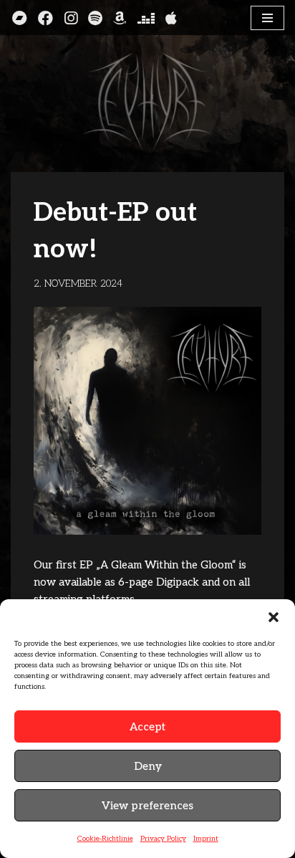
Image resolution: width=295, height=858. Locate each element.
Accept (147, 726)
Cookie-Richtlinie (105, 838)
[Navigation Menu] (267, 18)
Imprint (205, 838)
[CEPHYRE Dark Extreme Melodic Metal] (147, 101)
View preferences (147, 805)
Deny (148, 766)
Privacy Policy (163, 838)
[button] (273, 617)
